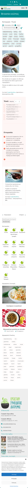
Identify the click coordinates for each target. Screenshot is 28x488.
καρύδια (12, 361)
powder (5, 36)
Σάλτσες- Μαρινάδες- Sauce (14, 267)
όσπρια (12, 380)
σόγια (12, 43)
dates (15, 34)
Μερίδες (12, 101)
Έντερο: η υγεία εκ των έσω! (14, 450)
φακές (18, 377)
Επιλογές (14, 482)
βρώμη (5, 355)
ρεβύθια (6, 374)
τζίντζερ (6, 377)
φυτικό (5, 46)
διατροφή (16, 39)
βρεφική (19, 352)
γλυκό (9, 39)
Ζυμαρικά (22, 232)
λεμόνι (19, 363)
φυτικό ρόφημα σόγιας (14, 116)
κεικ (4, 41)
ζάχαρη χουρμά (12, 104)
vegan (10, 36)
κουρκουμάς (21, 361)
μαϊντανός (11, 366)
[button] (26, 459)
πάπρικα (13, 369)
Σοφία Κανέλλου (11, 92)
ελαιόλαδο (6, 358)
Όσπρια (6, 255)
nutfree (15, 344)
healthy (21, 34)
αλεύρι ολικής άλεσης (13, 106)
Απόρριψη (14, 478)
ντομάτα (6, 369)
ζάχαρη (23, 39)
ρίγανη (17, 372)
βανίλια (21, 36)
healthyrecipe (7, 344)
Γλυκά (13, 22)
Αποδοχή (14, 474)
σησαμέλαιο (6, 43)
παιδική (16, 41)
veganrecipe (18, 347)
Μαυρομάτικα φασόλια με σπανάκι (14, 329)
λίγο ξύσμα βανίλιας (12, 112)
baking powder (12, 114)
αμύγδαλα (18, 350)
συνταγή (18, 43)
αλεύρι (16, 36)
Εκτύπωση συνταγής (9, 27)
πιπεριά (11, 372)
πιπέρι (5, 372)
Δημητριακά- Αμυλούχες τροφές (14, 234)
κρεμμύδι (6, 363)
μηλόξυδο (19, 366)
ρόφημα (22, 41)
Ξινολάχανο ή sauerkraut (14, 306)
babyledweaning (7, 31)
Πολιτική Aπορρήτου (14, 486)
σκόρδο (13, 374)
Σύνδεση (9, 4)
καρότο (5, 361)
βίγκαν (4, 39)
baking (15, 31)
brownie (5, 34)
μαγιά (5, 366)
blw (20, 31)
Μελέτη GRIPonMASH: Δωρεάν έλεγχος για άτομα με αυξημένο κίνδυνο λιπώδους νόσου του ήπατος (17, 438)
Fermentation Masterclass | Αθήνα (16, 444)
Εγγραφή (16, 4)
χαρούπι (11, 46)
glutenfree (6, 341)
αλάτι (5, 350)
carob (10, 34)
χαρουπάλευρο (12, 109)
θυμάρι (13, 358)
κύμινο (12, 363)
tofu (4, 347)
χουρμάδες (18, 46)
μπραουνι (9, 41)
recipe (21, 344)
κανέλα (20, 358)
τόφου (12, 377)
